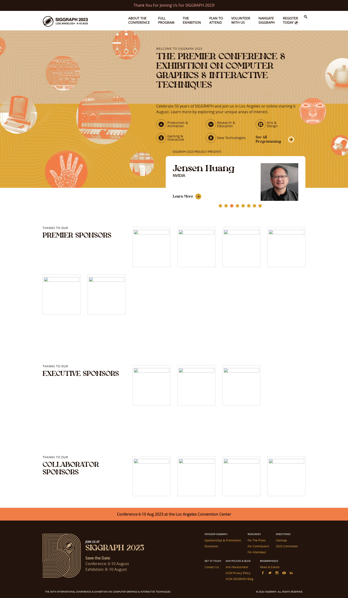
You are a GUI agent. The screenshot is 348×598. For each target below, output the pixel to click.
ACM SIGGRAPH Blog (239, 579)
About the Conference (139, 20)
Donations (211, 546)
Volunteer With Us (240, 20)
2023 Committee (287, 546)
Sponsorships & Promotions (223, 540)
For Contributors (258, 546)
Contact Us (212, 567)
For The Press (257, 540)
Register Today (290, 20)
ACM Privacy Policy (238, 573)
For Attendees (257, 552)
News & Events (270, 567)
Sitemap (281, 540)
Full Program (166, 20)
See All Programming (268, 139)
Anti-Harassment (237, 567)
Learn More (183, 196)
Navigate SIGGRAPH (267, 20)
